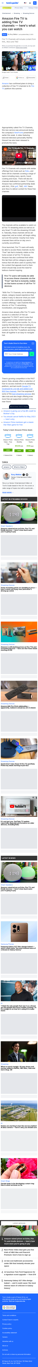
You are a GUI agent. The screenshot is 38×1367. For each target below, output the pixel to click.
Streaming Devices (28, 13)
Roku (27, 171)
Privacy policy (6, 1324)
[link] (8, 436)
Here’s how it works (21, 47)
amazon (7, 467)
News (4, 34)
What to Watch (19, 467)
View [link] (8, 450)
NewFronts (18, 133)
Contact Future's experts (10, 1320)
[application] (19, 207)
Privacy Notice (25, 363)
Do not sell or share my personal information (16, 1354)
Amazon (5, 83)
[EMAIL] (27, 474)
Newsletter (32, 77)
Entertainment (6, 13)
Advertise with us (7, 1341)
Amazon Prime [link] (8, 455)
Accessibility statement (9, 1332)
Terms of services (26, 362)
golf (16, 186)
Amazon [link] (20, 455)
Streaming (17, 13)
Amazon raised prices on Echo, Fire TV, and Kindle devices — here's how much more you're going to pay (19, 1241)
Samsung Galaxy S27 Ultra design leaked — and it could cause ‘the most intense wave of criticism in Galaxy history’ (20, 1284)
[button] (35, 3)
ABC (25, 186)
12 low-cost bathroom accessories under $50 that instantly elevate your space (19, 1263)
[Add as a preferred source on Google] (9, 1307)
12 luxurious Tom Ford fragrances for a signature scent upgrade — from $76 (20, 1273)
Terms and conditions (9, 1315)
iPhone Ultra (19, 8)
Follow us (21, 77)
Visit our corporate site (17, 1301)
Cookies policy (7, 1328)
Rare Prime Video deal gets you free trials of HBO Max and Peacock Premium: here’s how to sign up (19, 1252)
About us (5, 1345)
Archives (5, 1350)
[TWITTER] (24, 474)
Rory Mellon (14, 34)
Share (6, 77)
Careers (5, 1337)
